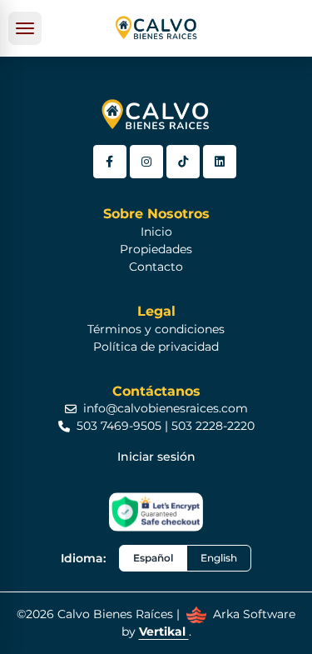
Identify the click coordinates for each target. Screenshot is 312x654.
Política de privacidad (156, 346)
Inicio (156, 231)
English (219, 558)
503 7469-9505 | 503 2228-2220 (166, 425)
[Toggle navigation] (25, 28)
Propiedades (156, 249)
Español (153, 558)
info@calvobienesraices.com (165, 408)
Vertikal (164, 631)
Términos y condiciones (156, 329)
